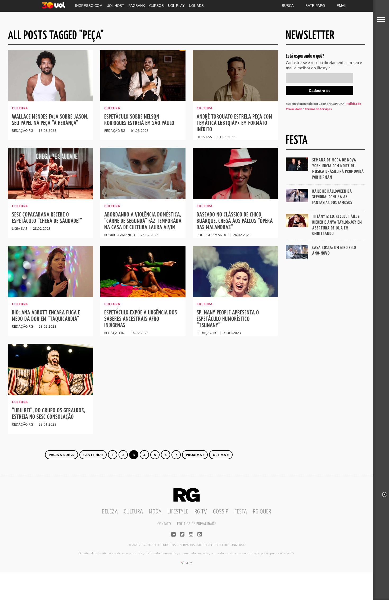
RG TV (201, 512)
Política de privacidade (196, 524)
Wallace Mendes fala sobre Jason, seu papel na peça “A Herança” (50, 120)
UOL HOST (115, 6)
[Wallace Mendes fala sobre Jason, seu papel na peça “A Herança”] (50, 99)
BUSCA (288, 6)
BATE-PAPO (315, 6)
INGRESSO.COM (88, 6)
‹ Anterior (93, 454)
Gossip (220, 512)
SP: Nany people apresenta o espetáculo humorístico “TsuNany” (228, 319)
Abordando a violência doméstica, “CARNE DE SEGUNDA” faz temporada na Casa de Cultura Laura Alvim (143, 221)
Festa (240, 512)
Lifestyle (178, 512)
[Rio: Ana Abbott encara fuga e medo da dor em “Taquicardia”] (50, 295)
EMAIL (342, 6)
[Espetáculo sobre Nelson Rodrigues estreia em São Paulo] (143, 99)
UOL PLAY (176, 6)
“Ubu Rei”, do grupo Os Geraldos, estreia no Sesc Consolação (48, 414)
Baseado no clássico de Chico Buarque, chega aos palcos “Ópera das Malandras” (235, 221)
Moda (155, 512)
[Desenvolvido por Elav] (186, 564)
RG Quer (262, 512)
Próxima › (195, 454)
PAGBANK (136, 6)
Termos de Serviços (318, 109)
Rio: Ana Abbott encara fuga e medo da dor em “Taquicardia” (46, 316)
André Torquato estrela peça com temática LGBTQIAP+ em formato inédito (234, 123)
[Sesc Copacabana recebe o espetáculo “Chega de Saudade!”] (50, 197)
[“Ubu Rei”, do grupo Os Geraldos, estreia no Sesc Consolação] (50, 393)
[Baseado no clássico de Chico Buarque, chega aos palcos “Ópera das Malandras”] (235, 197)
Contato (164, 524)
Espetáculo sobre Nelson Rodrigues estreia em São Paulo (139, 120)
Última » (221, 454)
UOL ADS (196, 6)
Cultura (133, 512)
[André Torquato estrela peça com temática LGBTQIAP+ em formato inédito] (235, 99)
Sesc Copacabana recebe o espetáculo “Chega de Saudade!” (47, 218)
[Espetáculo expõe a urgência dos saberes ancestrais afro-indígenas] (143, 295)
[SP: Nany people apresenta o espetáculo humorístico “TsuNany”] (235, 295)
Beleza (110, 512)
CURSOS (156, 6)
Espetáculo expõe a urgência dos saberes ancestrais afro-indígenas (140, 319)
